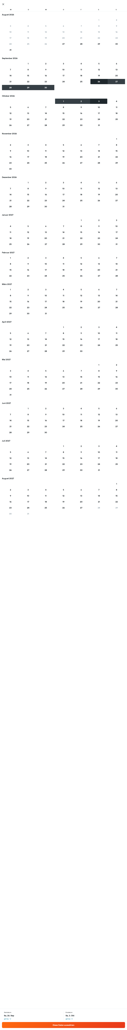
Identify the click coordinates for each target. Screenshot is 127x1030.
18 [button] (28, 38)
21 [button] (81, 38)
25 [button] (28, 44)
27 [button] (63, 44)
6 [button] (63, 26)
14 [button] (81, 32)
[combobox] (8, 1019)
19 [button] (46, 38)
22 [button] (99, 38)
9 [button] (116, 26)
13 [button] (63, 32)
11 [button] (28, 32)
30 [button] (116, 44)
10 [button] (10, 32)
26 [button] (46, 44)
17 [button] (10, 38)
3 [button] (10, 26)
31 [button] (10, 50)
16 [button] (116, 32)
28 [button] (81, 44)
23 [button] (116, 38)
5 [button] (45, 26)
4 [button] (28, 26)
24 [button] (10, 44)
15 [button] (99, 32)
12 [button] (46, 32)
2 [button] (116, 20)
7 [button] (81, 26)
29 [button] (99, 44)
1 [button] (98, 20)
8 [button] (98, 26)
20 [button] (63, 38)
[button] (3, 4)
